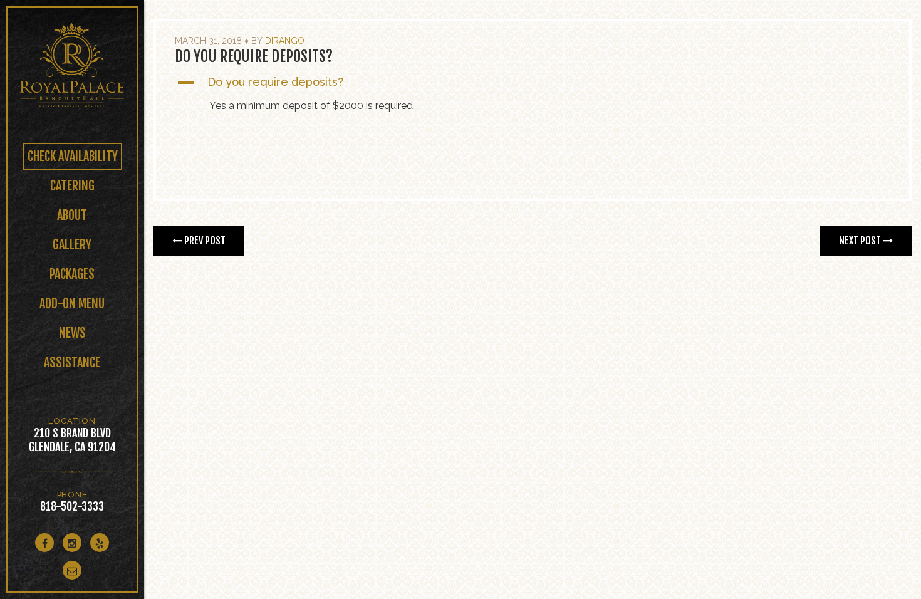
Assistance (72, 362)
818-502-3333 (72, 506)
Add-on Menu (72, 303)
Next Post (861, 240)
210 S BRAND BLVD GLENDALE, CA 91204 (72, 440)
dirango (284, 41)
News (72, 333)
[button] (532, 83)
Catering (72, 186)
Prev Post (204, 240)
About (72, 215)
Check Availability (73, 156)
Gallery (72, 245)
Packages (72, 274)
